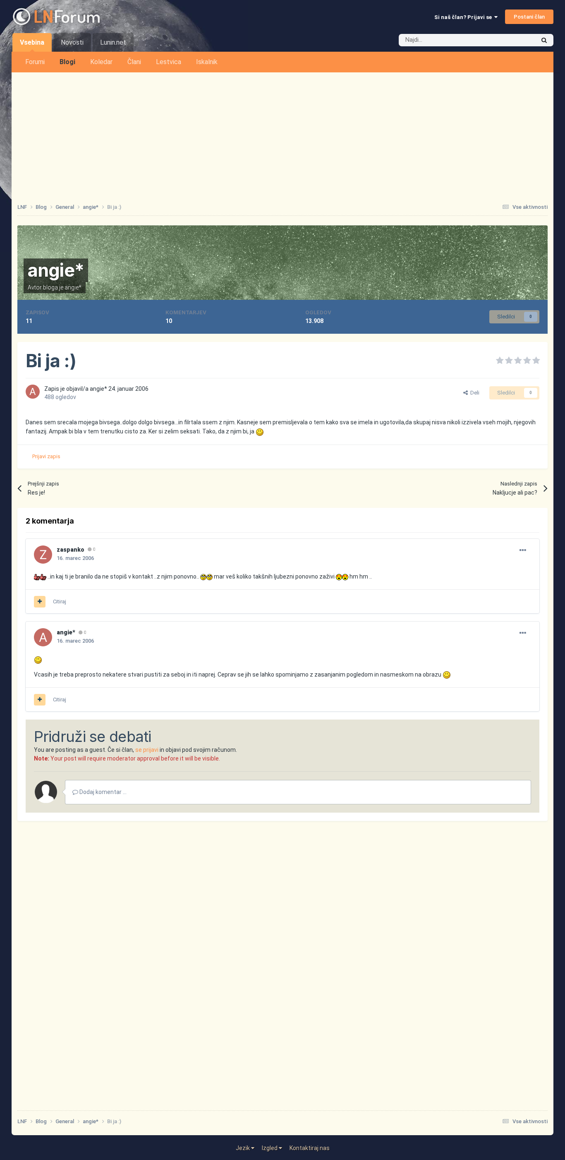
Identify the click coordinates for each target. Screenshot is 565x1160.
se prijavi (146, 749)
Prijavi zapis (46, 456)
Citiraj (59, 601)
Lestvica (168, 62)
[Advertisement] (282, 134)
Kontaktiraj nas (310, 1148)
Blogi (67, 62)
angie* (56, 270)
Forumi (35, 62)
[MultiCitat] (39, 602)
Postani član (529, 17)
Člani (134, 62)
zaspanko (70, 549)
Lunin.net (113, 42)
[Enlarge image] (260, 431)
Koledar (101, 62)
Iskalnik (207, 62)
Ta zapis (514, 40)
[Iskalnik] (544, 40)
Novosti (72, 42)
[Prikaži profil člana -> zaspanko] (43, 554)
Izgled (270, 1148)
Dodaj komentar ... (102, 792)
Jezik (243, 1148)
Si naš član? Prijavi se (464, 17)
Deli (473, 393)
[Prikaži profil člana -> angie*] (33, 392)
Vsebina (32, 42)
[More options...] (523, 550)
